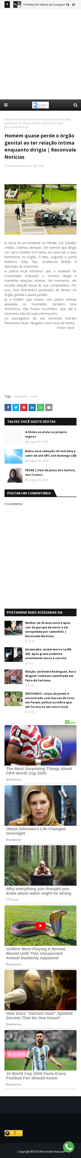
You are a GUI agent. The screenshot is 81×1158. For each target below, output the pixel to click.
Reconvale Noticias (20, 166)
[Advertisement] (40, 54)
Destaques (21, 396)
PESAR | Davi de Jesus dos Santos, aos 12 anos (50, 472)
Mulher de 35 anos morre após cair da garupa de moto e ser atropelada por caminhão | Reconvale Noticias (47, 629)
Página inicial (12, 119)
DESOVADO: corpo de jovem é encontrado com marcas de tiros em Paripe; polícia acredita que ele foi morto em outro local (49, 700)
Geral (26, 119)
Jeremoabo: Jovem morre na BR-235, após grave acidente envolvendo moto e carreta (48, 653)
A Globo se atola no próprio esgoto (46, 434)
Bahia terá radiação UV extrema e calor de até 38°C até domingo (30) (50, 453)
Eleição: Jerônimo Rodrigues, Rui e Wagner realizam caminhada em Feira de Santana (50, 675)
